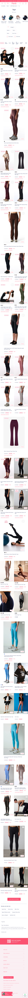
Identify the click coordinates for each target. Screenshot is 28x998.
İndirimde (18, 36)
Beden (8, 30)
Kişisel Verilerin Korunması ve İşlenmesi (11, 983)
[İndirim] (8, 3)
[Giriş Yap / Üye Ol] (23, 3)
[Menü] (2, 3)
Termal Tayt (10, 909)
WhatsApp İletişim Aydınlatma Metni (10, 993)
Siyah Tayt (4, 909)
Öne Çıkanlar (6, 953)
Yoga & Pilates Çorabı (6, 912)
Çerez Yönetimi (6, 991)
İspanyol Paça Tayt (16, 912)
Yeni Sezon (11, 36)
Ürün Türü (14, 33)
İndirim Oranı (21, 43)
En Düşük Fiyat (13, 43)
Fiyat (14, 30)
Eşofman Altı (12, 915)
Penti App (5, 967)
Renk (8, 33)
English (5, 971)
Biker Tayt (17, 909)
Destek (5, 960)
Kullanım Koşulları (7, 989)
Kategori (12, 27)
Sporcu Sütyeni (5, 915)
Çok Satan (6, 43)
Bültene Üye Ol (9, 977)
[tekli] (26, 43)
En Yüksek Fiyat (17, 43)
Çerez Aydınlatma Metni (8, 985)
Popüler (5, 949)
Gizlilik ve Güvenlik (7, 987)
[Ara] (5, 3)
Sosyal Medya (6, 964)
